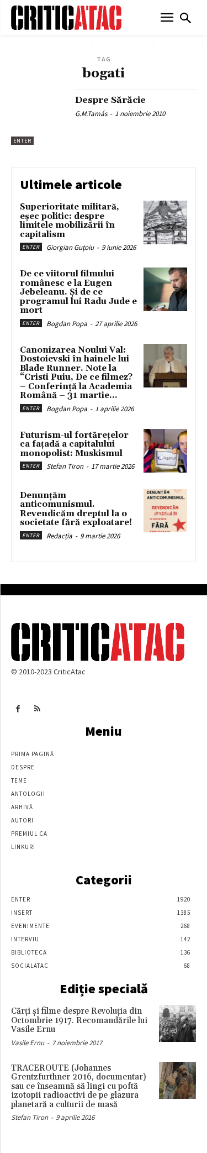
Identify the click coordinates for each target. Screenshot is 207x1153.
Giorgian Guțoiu (70, 247)
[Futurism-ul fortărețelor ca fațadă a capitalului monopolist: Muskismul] (165, 451)
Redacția (59, 536)
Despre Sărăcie (110, 100)
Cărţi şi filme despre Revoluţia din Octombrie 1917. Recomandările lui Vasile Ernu (79, 1020)
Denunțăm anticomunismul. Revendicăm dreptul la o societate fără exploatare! (76, 509)
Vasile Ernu (27, 1042)
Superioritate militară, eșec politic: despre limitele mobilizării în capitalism (69, 221)
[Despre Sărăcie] (39, 117)
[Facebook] (18, 709)
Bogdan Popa (66, 323)
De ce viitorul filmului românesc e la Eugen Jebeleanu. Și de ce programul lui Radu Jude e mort (78, 292)
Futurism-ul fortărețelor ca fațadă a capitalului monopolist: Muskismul (74, 444)
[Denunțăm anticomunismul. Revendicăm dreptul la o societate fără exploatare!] (165, 511)
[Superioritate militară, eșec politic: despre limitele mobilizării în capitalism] (165, 222)
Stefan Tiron (64, 466)
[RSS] (37, 709)
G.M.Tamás (91, 113)
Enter (22, 140)
